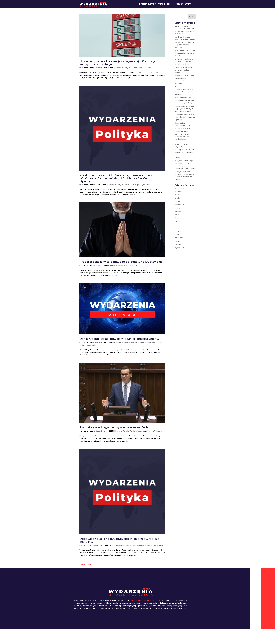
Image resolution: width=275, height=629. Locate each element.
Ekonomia (119, 68)
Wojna (137, 185)
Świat (188, 4)
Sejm (137, 342)
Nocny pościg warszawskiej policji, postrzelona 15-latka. (183, 125)
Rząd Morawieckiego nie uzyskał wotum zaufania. (114, 427)
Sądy (176, 221)
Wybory (82, 345)
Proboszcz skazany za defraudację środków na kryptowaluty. (121, 261)
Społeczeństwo (137, 68)
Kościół (177, 198)
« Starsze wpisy (85, 564)
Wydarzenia (97, 68)
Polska (179, 4)
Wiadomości (164, 4)
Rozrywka (178, 218)
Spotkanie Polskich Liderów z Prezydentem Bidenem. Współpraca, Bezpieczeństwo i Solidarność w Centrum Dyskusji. (117, 178)
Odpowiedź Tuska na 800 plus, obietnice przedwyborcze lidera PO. (119, 540)
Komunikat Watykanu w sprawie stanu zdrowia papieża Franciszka (184, 61)
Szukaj (191, 16)
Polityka (127, 68)
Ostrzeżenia (179, 205)
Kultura (177, 201)
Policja (177, 208)
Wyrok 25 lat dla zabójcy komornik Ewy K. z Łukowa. (184, 70)
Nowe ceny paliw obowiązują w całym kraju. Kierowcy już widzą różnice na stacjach (119, 63)
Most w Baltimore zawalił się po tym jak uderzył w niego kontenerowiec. (184, 108)
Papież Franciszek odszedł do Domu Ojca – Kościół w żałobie (185, 53)
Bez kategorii (180, 188)
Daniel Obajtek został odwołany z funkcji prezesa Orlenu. (119, 339)
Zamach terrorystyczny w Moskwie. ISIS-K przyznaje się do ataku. (185, 117)
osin (95, 185)
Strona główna (147, 4)
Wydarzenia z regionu (182, 145)
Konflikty (178, 195)
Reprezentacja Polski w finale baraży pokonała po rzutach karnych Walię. (184, 100)
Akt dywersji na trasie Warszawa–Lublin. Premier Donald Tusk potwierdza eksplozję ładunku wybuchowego (185, 42)
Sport (177, 231)
